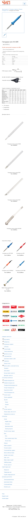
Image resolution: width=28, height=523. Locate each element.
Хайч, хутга (6, 457)
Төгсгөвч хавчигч (7, 447)
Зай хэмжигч (7, 370)
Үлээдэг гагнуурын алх (9, 387)
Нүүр (3, 493)
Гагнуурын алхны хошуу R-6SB (14, 143)
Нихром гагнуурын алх (9, 380)
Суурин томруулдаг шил (9, 474)
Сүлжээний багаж (8, 484)
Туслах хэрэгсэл (8, 409)
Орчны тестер (7, 363)
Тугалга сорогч (7, 394)
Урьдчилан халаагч (8, 390)
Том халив (7, 423)
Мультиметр (7, 339)
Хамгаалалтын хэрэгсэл (9, 414)
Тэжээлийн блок (7, 356)
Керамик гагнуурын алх (9, 382)
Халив (5, 419)
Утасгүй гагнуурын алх (9, 392)
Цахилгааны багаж (8, 482)
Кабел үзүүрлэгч (8, 445)
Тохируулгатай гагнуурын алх (10, 385)
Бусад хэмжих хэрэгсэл (9, 373)
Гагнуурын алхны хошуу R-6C (14, 199)
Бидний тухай (5, 496)
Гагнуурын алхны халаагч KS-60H (14, 228)
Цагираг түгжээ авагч (8, 455)
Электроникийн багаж (9, 479)
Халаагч (7, 404)
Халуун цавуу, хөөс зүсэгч (10, 411)
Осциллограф (7, 349)
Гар (6, 406)
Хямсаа (5, 443)
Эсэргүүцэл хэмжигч (8, 344)
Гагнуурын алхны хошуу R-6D (14, 172)
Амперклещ (6, 341)
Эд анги (5, 399)
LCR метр (6, 346)
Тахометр (6, 368)
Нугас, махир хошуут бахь (11, 438)
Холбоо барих (5, 498)
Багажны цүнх (7, 486)
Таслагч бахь (8, 440)
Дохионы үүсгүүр (8, 353)
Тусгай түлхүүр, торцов (9, 431)
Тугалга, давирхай (8, 397)
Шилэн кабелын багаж (9, 452)
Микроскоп (6, 469)
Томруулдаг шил (7, 472)
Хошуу (6, 402)
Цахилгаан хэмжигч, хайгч (10, 358)
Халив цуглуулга (9, 428)
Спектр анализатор (8, 351)
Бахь (5, 433)
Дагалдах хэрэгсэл (8, 375)
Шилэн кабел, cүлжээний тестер (11, 365)
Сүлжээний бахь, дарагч (9, 450)
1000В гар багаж (7, 462)
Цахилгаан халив (9, 426)
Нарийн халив (8, 421)
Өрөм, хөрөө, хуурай (8, 459)
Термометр (6, 361)
